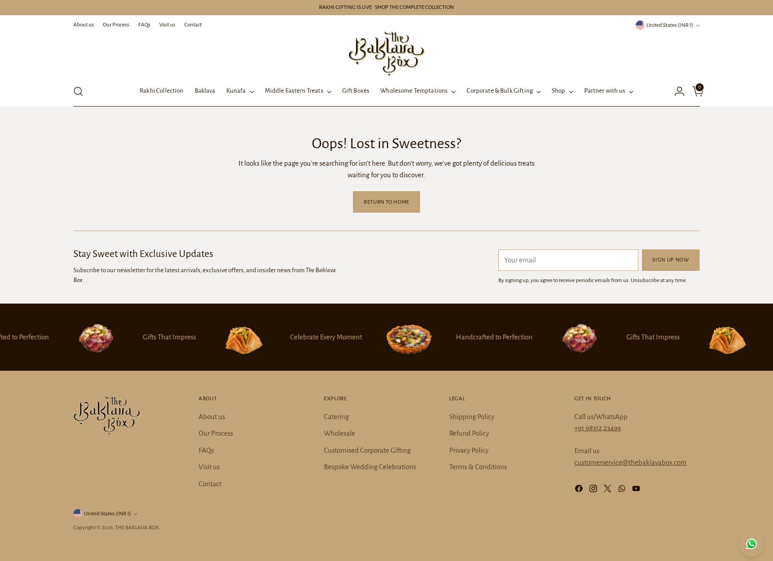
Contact (210, 484)
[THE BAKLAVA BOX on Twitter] (608, 490)
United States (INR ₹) (669, 25)
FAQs (206, 450)
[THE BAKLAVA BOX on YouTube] (637, 490)
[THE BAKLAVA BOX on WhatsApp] (622, 490)
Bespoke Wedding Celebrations (370, 467)
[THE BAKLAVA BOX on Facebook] (579, 490)
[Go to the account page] (676, 91)
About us (212, 416)
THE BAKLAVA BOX (137, 527)
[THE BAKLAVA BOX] (386, 53)
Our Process (216, 433)
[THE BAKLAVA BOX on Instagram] (594, 490)
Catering (336, 416)
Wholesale (339, 433)
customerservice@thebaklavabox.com (630, 462)
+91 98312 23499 (597, 428)
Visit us (209, 467)
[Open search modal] (78, 91)
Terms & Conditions (478, 467)
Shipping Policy (471, 416)
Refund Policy (469, 433)
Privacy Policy (468, 450)
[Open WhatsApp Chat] (751, 544)
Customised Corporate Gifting (367, 450)
